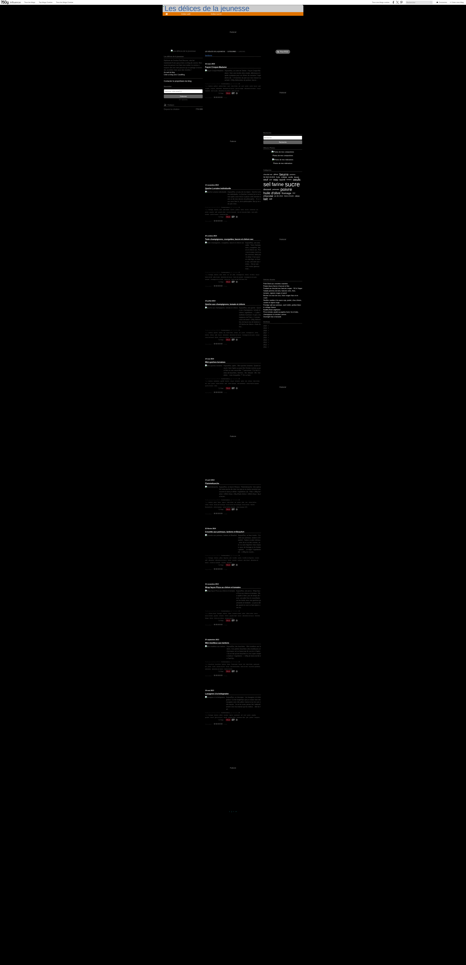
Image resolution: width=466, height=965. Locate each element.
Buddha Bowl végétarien (271, 310)
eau (275, 179)
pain (270, 179)
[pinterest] (401, 2)
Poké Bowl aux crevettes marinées (275, 284)
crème (284, 177)
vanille (290, 177)
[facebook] (393, 2)
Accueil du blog (169, 72)
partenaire (275, 189)
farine (278, 184)
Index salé (185, 14)
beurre (283, 174)
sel (266, 184)
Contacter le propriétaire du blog (177, 81)
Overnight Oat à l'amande (272, 317)
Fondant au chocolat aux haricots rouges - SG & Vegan (282, 288)
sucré (282, 180)
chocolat (268, 196)
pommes (292, 174)
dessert (267, 189)
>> (236, 811)
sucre (292, 184)
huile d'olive (271, 193)
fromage (286, 193)
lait (265, 199)
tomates (289, 179)
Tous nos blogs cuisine (380, 2)
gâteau (276, 174)
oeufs (296, 179)
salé (270, 199)
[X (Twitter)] (397, 2)
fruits (278, 177)
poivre (286, 189)
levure (296, 177)
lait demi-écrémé (269, 177)
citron (297, 196)
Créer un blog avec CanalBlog (174, 75)
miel (293, 193)
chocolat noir (267, 174)
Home (166, 13)
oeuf (265, 179)
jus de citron (278, 196)
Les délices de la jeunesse (215, 51)
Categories (231, 51)
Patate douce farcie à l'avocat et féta (276, 286)
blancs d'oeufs (289, 196)
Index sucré (216, 14)
